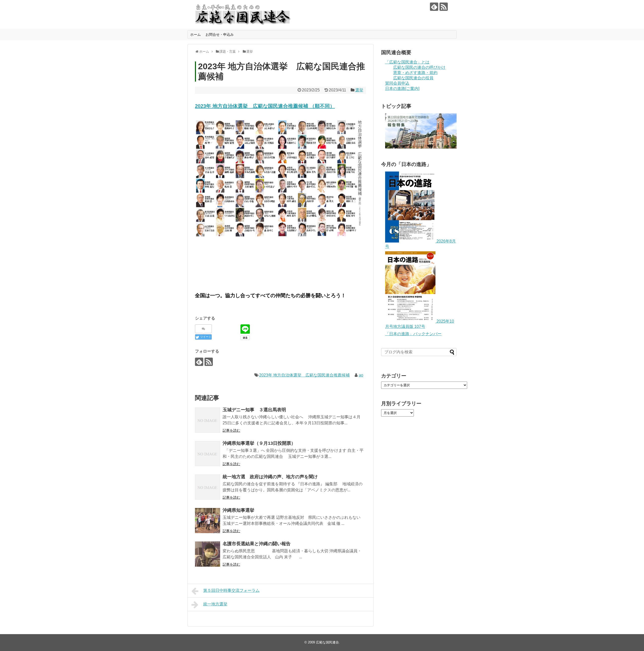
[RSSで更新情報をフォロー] (443, 7)
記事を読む (231, 430)
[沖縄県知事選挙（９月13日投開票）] (207, 453)
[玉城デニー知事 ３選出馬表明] (207, 420)
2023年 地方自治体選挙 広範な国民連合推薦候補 (304, 375)
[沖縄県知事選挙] (207, 520)
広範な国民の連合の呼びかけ (419, 67)
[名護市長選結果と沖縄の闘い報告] (207, 554)
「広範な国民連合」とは (407, 62)
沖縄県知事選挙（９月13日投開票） (259, 443)
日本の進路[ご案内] (402, 88)
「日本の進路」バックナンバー (413, 334)
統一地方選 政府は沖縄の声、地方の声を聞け (270, 476)
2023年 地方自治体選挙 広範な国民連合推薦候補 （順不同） (265, 106)
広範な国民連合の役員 (413, 78)
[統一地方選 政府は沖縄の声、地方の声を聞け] (207, 487)
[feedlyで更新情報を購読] (434, 7)
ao (361, 375)
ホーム (195, 34)
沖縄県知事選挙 (238, 510)
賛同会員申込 (397, 83)
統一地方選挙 (215, 604)
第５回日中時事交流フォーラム (231, 590)
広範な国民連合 (327, 642)
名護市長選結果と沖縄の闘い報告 (257, 543)
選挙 (359, 90)
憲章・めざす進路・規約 (415, 73)
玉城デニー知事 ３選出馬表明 (254, 409)
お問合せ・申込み (220, 34)
